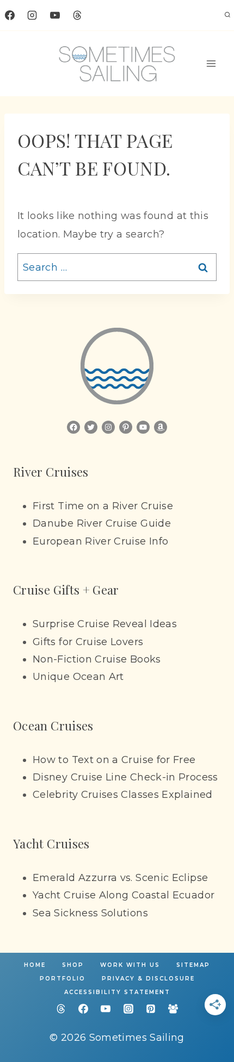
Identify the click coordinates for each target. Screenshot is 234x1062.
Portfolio (62, 978)
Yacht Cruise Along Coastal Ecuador (123, 895)
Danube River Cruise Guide (102, 523)
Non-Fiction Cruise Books (97, 659)
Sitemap (193, 965)
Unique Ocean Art (78, 677)
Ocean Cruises (53, 725)
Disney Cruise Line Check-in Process (125, 777)
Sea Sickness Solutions (90, 913)
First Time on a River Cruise (103, 506)
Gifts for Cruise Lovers (88, 642)
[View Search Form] (227, 15)
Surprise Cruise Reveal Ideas (105, 624)
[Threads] (77, 15)
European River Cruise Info (100, 541)
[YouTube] (55, 15)
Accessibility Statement (117, 992)
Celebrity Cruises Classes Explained (123, 795)
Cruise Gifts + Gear (66, 590)
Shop (73, 965)
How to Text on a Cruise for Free (114, 760)
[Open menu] (211, 63)
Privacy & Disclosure (148, 978)
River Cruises (51, 472)
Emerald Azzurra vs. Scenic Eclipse (120, 878)
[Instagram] (32, 15)
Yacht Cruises (51, 843)
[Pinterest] (151, 1009)
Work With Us (130, 965)
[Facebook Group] (173, 1009)
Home (35, 965)
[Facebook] (10, 15)
